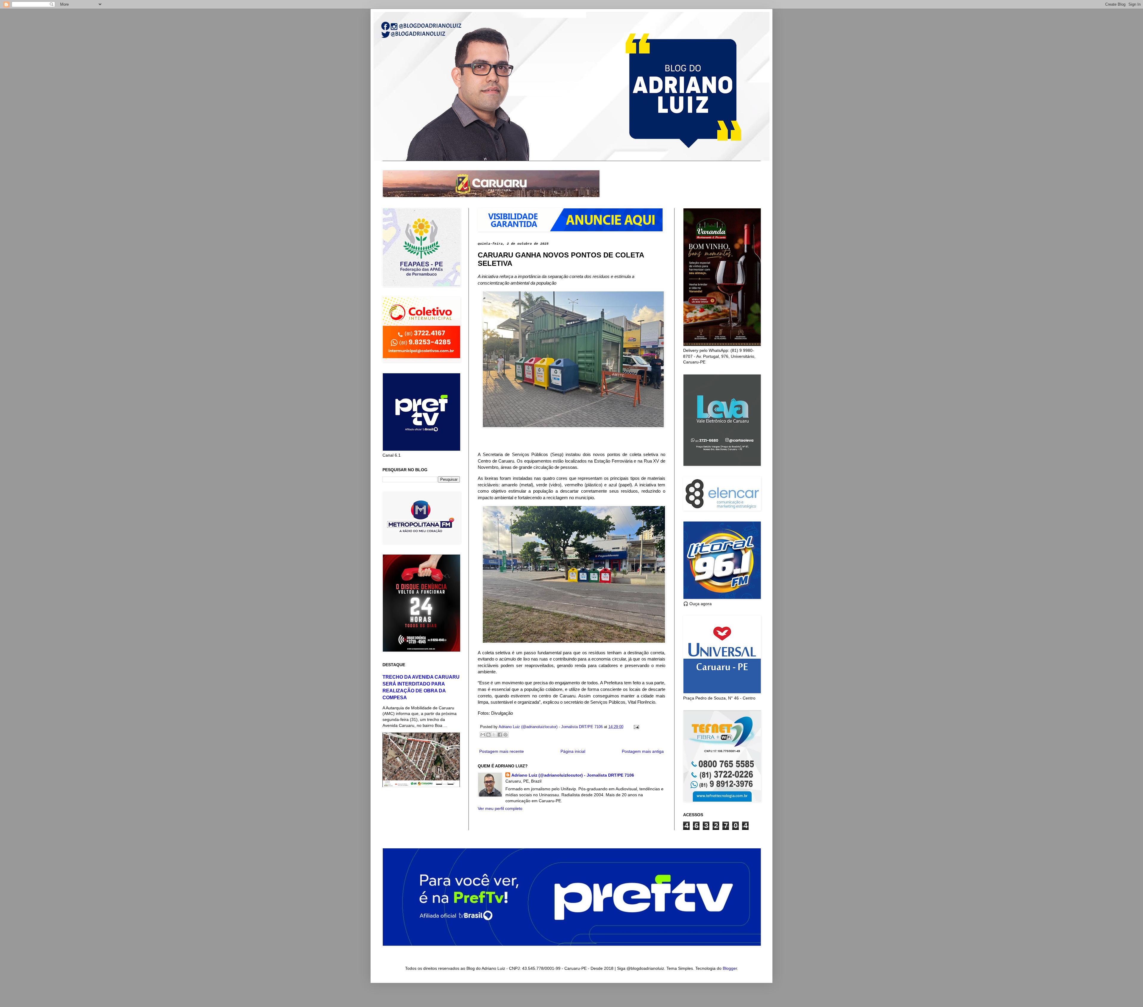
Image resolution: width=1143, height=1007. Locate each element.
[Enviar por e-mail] (483, 735)
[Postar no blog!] (488, 735)
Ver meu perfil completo (500, 808)
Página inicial (572, 751)
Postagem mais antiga (643, 751)
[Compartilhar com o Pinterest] (505, 735)
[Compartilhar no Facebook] (500, 735)
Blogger (730, 968)
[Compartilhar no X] (494, 735)
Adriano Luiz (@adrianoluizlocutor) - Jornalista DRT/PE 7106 (572, 775)
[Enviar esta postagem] (635, 727)
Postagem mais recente (501, 751)
